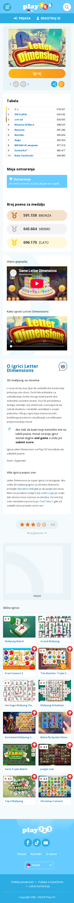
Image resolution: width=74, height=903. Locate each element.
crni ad (18, 119)
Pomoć (21, 854)
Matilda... (20, 135)
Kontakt (36, 854)
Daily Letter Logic (44, 493)
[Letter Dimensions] (37, 48)
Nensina (19, 129)
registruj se (50, 18)
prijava (25, 18)
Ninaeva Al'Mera (24, 124)
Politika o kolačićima (50, 882)
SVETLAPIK (20, 114)
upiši (56, 183)
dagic (17, 140)
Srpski (36, 865)
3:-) (16, 109)
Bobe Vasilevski (23, 155)
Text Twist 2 (46, 501)
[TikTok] (37, 843)
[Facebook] (28, 843)
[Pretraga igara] (67, 7)
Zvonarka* (20, 150)
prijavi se (44, 183)
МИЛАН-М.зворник (26, 145)
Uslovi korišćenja (39, 886)
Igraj (37, 73)
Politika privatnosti (22, 882)
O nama (51, 854)
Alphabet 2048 (25, 488)
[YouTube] (46, 843)
